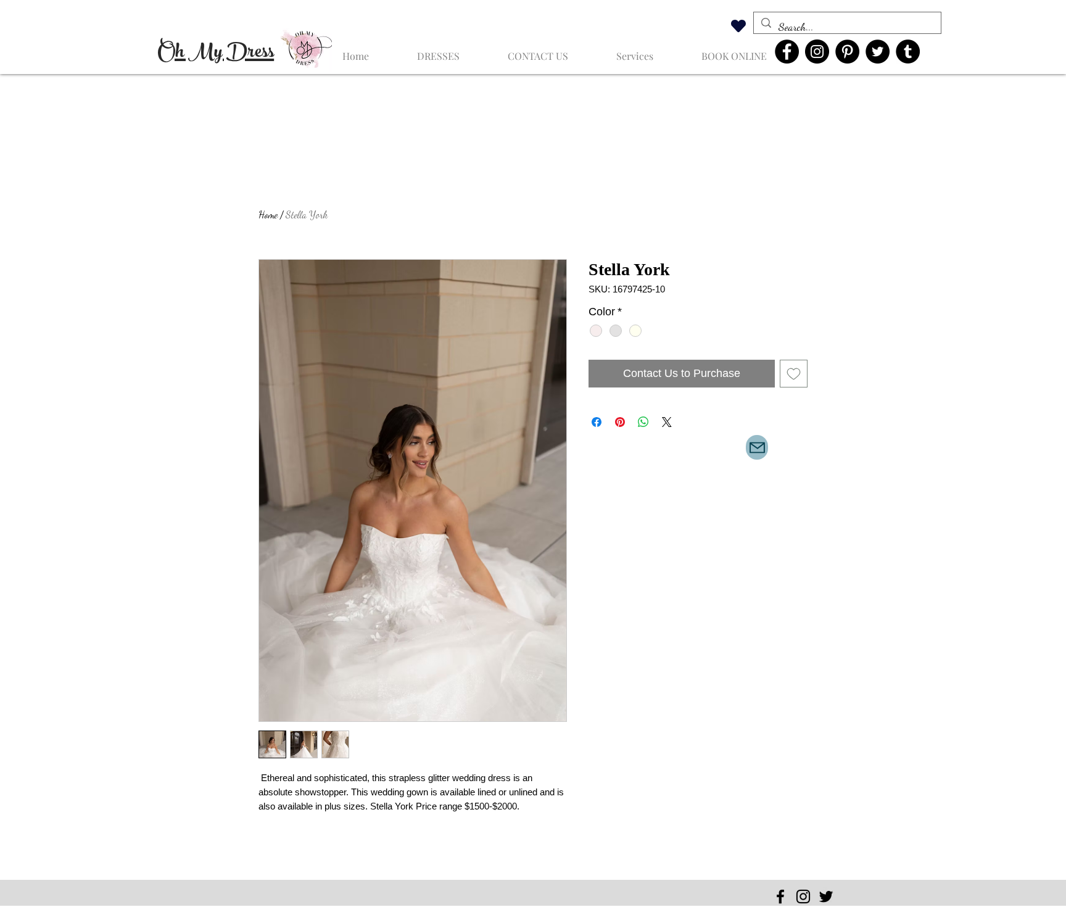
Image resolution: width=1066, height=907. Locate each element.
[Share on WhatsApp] (643, 422)
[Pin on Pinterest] (620, 422)
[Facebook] (787, 51)
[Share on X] (666, 422)
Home (268, 214)
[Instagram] (817, 51)
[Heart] (738, 25)
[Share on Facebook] (596, 422)
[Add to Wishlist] (794, 373)
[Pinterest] (847, 51)
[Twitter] (878, 51)
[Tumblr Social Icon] (908, 51)
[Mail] (757, 447)
